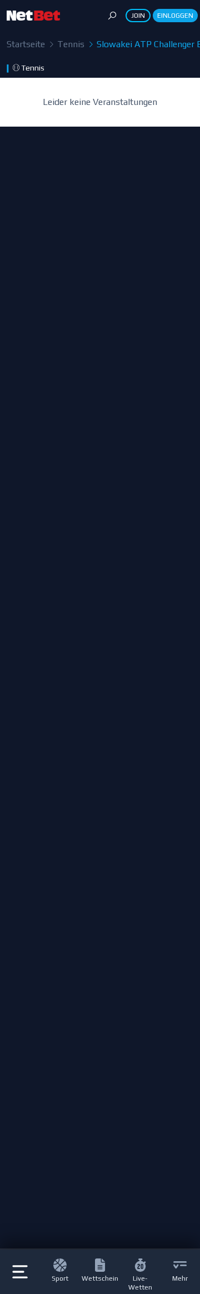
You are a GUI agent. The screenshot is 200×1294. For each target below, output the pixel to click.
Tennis (69, 44)
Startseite (26, 44)
